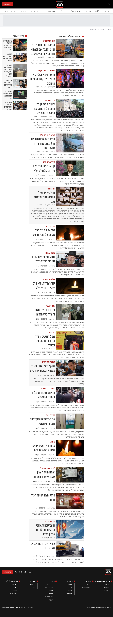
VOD (97, 11)
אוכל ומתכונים (50, 11)
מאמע (33, 587)
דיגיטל (51, 600)
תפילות (69, 584)
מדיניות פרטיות (24, 607)
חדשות (106, 11)
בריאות (14, 587)
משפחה (23, 11)
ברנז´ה (62, 11)
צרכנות (14, 584)
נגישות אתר (5, 607)
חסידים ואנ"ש (75, 11)
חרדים (88, 11)
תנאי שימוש (14, 607)
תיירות (51, 591)
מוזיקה (51, 594)
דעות (70, 587)
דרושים (31, 607)
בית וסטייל (35, 11)
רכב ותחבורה (49, 597)
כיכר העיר (13, 594)
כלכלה (14, 591)
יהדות (70, 591)
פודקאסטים (86, 587)
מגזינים (32, 584)
